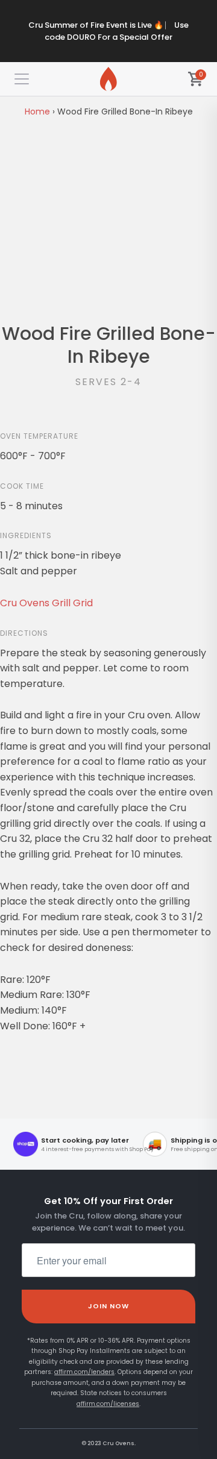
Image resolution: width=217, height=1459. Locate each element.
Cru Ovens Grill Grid (46, 603)
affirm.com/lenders (84, 1371)
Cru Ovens (118, 1443)
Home (37, 111)
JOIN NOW (109, 1306)
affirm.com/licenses (108, 1403)
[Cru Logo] (108, 79)
